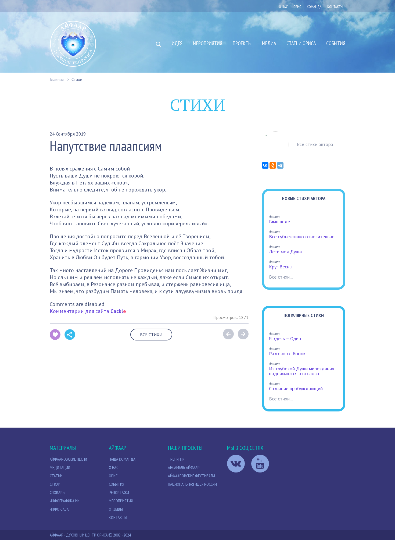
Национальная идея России (192, 484)
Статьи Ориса (301, 43)
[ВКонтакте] (265, 165)
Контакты (335, 6)
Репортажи (119, 492)
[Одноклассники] (273, 165)
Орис (113, 475)
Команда (314, 6)
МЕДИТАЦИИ (60, 467)
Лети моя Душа (285, 251)
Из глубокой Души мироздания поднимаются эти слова (301, 370)
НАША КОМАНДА (122, 459)
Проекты (242, 43)
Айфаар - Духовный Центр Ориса (79, 535)
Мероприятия (207, 43)
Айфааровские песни (68, 459)
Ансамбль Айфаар (184, 467)
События (335, 43)
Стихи (76, 79)
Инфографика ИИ (65, 500)
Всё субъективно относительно (302, 236)
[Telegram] (280, 165)
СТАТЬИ (56, 475)
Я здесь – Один (285, 338)
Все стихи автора (315, 144)
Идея (177, 43)
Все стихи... (281, 277)
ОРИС (297, 6)
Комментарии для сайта (88, 311)
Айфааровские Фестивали (191, 475)
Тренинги (176, 459)
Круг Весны (280, 267)
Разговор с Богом (287, 353)
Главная (57, 79)
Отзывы (116, 509)
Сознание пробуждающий (296, 388)
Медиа (269, 43)
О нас (283, 6)
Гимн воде (279, 221)
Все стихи (151, 334)
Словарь (57, 492)
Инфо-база (59, 509)
